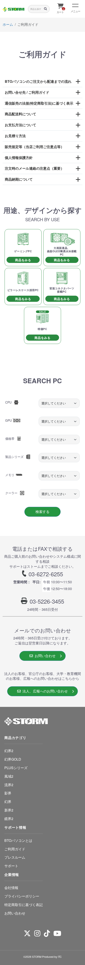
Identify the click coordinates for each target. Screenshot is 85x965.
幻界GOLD (12, 759)
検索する (42, 511)
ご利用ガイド (14, 848)
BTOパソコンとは (18, 840)
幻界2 (8, 750)
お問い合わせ (44, 655)
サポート (11, 865)
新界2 (8, 810)
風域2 (8, 776)
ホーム (8, 24)
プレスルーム (14, 857)
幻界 (7, 801)
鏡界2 (8, 818)
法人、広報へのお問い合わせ (44, 691)
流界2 (8, 784)
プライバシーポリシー (21, 896)
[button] (42, 81)
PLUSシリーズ (15, 767)
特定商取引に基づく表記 (23, 904)
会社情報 (11, 887)
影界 (7, 793)
